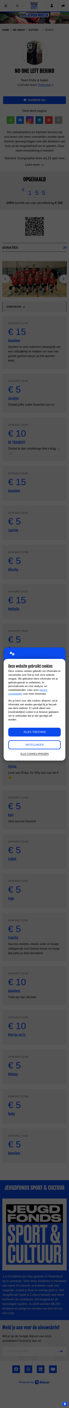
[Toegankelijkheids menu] (64, 1404)
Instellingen (34, 744)
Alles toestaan (35, 732)
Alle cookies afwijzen (34, 754)
